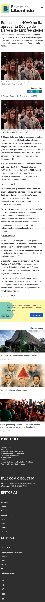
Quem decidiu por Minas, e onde (13, 390)
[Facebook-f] (3, 584)
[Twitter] (3, 598)
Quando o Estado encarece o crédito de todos (20, 356)
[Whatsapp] (3, 580)
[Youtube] (3, 594)
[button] (28, 91)
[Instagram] (3, 589)
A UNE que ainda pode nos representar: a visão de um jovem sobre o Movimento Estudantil (21, 426)
